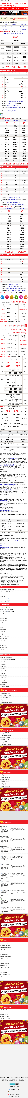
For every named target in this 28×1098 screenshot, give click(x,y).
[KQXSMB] (14, 819)
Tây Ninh (3, 645)
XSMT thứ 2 (8, 206)
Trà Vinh (3, 649)
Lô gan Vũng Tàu (5, 777)
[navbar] (1, 3)
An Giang (3, 613)
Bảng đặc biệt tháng (6, 947)
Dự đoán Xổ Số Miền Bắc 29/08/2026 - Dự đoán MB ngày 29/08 (17, 909)
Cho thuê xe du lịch (13, 1080)
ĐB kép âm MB (4, 958)
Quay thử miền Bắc (6, 744)
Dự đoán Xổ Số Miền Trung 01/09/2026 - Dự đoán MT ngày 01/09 (17, 839)
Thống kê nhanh (5, 967)
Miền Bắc (23, 24)
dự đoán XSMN (13, 199)
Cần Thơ (3, 625)
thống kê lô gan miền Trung (14, 284)
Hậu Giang (4, 634)
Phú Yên (22, 208)
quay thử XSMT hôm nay (13, 288)
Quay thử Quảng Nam (6, 741)
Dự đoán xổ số (7, 822)
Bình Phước (4, 618)
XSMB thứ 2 (8, 31)
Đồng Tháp (15, 120)
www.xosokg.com (15, 1077)
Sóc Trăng (3, 643)
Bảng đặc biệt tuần (5, 945)
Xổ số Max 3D (4, 406)
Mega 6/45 (3, 594)
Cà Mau (24, 120)
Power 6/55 (23, 29)
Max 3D (3, 596)
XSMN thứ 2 (8, 118)
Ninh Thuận (4, 675)
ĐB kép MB (3, 952)
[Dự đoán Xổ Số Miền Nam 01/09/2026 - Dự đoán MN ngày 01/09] (5, 850)
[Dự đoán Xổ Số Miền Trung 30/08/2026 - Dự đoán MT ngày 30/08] (5, 893)
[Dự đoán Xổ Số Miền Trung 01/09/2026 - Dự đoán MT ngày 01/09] (5, 840)
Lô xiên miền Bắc (5, 974)
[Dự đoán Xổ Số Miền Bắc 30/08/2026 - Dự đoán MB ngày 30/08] (5, 884)
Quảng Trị (3, 684)
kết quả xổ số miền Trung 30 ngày (16, 290)
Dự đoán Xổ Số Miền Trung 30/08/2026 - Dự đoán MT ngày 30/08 (17, 892)
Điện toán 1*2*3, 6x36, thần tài (8, 591)
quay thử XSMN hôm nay (13, 202)
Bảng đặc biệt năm (5, 949)
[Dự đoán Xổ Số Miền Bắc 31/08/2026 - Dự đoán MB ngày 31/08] (5, 859)
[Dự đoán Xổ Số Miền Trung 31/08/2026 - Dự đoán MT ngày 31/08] (5, 867)
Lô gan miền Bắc (5, 786)
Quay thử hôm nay (8, 730)
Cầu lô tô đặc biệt (5, 1012)
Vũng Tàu (4, 26)
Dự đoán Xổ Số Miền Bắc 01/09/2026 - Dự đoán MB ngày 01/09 (17, 829)
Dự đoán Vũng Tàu (6, 695)
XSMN (7, 8)
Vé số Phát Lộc (22, 1080)
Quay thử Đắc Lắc (5, 739)
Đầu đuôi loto (4, 976)
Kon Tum (3, 673)
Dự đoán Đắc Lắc (5, 699)
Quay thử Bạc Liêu (5, 737)
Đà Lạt (3, 627)
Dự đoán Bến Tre (5, 693)
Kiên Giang (4, 638)
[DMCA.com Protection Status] (14, 1084)
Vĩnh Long (4, 652)
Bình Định (3, 662)
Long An (3, 640)
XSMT (12, 8)
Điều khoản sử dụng (18, 1079)
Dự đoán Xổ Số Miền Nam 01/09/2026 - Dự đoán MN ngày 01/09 (17, 849)
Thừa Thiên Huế (9, 208)
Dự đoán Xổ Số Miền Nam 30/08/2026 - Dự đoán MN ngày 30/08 (17, 900)
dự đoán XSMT (12, 286)
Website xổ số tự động (6, 1079)
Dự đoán (18, 8)
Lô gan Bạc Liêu (5, 779)
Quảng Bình (4, 680)
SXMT (1, 114)
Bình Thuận (4, 620)
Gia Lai (3, 668)
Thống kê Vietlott (5, 979)
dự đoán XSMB (12, 103)
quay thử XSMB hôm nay (13, 107)
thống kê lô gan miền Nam (14, 197)
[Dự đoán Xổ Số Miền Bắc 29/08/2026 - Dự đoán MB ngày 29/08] (5, 910)
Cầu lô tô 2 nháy (5, 1016)
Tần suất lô (4, 965)
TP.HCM (7, 120)
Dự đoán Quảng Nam (6, 702)
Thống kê (5, 940)
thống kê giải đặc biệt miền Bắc (15, 101)
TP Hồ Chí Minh (5, 636)
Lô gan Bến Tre (5, 775)
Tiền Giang (4, 647)
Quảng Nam (14, 26)
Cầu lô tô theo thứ (5, 1018)
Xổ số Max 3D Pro (5, 356)
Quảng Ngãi (4, 682)
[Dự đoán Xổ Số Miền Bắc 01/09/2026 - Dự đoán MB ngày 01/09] (5, 830)
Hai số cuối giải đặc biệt (7, 943)
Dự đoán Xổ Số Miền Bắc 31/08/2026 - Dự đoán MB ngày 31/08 (17, 858)
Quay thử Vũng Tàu (6, 735)
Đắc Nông (3, 666)
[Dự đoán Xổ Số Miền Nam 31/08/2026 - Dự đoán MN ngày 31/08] (5, 876)
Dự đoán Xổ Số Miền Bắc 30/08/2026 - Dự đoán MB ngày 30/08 (17, 883)
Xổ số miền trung (5, 655)
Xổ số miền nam (4, 604)
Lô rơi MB (3, 970)
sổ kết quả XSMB (12, 110)
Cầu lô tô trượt (4, 1014)
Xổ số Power (3, 321)
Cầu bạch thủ (4, 1009)
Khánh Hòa (4, 670)
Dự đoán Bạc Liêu (5, 697)
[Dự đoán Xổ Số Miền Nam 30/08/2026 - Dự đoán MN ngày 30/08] (5, 901)
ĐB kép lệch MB (5, 954)
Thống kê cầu (7, 1007)
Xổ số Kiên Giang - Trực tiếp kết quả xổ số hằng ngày (13, 4)
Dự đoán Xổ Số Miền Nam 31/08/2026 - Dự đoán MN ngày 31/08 (17, 875)
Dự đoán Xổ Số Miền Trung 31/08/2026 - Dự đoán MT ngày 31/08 (17, 866)
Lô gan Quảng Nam (6, 784)
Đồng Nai (3, 629)
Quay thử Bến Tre (5, 732)
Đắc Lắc (14, 24)
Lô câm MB (4, 972)
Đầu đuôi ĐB (4, 961)
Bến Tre (5, 24)
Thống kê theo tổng (6, 956)
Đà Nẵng (3, 664)
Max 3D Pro (23, 26)
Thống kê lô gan (5, 963)
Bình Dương (4, 616)
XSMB (2, 8)
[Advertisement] (14, 1060)
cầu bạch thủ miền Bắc (12, 105)
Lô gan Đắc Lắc (5, 781)
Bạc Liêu (4, 29)
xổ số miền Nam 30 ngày (18, 204)
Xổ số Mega (3, 293)
